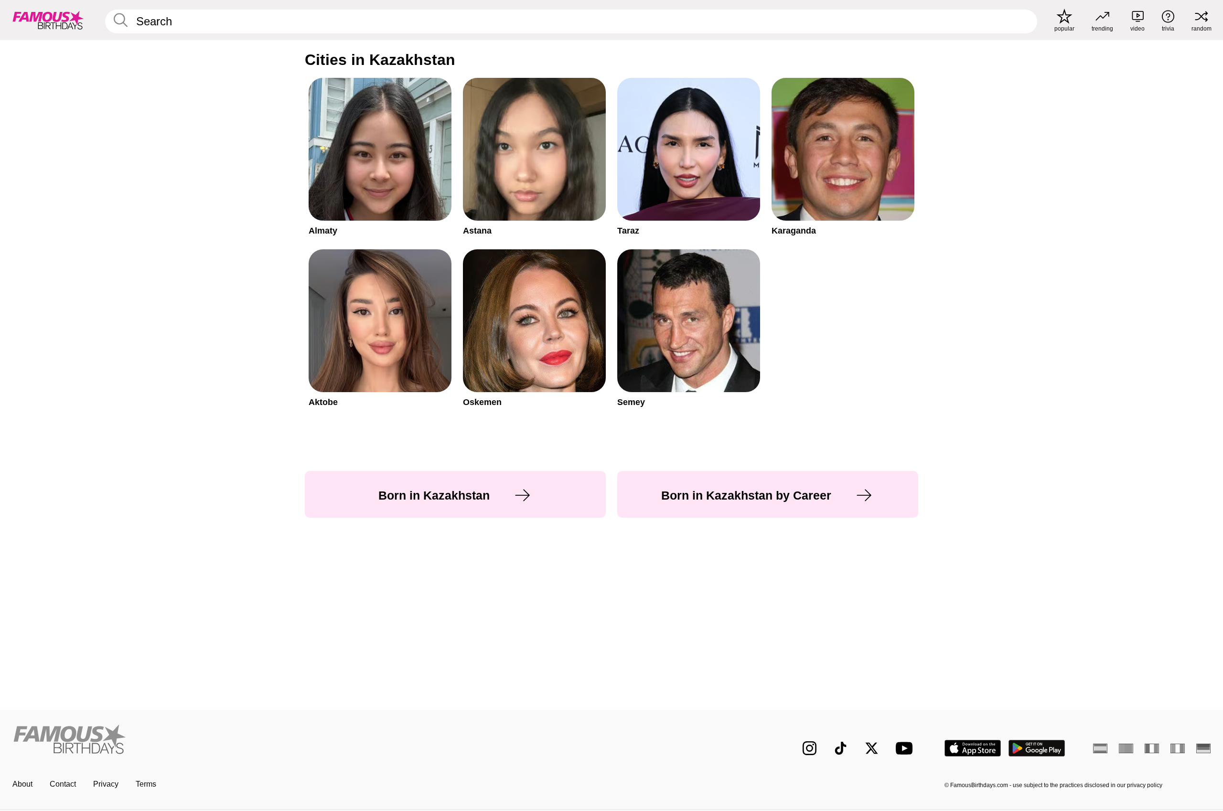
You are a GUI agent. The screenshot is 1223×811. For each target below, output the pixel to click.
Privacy (105, 784)
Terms (146, 784)
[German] (1203, 748)
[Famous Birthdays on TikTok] (841, 748)
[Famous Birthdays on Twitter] (872, 748)
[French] (1152, 748)
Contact (63, 784)
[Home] (309, 740)
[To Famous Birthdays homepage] (48, 20)
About (22, 784)
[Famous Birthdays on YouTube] (906, 748)
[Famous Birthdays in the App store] (972, 748)
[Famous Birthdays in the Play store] (1036, 748)
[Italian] (1177, 748)
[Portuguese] (1126, 748)
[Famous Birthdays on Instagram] (809, 748)
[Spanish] (1100, 748)
